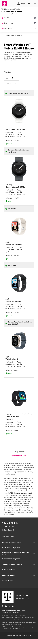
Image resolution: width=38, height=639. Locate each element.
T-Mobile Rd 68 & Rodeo (14, 35)
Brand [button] (7, 78)
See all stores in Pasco (19, 455)
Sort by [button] (11, 83)
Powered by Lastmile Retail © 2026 (19, 635)
